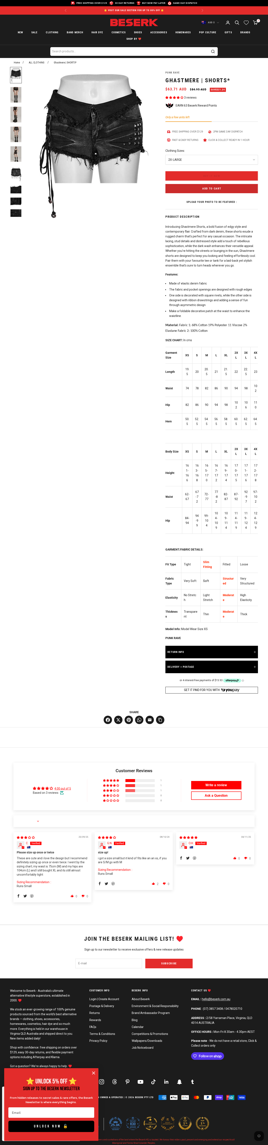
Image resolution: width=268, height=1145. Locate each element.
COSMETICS (119, 32)
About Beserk (141, 999)
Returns (94, 1013)
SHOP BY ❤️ (134, 38)
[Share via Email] (150, 720)
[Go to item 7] (16, 189)
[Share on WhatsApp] (139, 720)
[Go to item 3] (16, 114)
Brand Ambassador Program (151, 1013)
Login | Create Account (104, 999)
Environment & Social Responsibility (155, 1006)
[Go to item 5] (16, 154)
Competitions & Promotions (150, 1034)
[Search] (213, 51)
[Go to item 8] (16, 201)
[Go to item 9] (16, 213)
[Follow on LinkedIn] (166, 1082)
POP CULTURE (207, 32)
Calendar (138, 1027)
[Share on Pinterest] (129, 720)
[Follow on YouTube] (140, 1082)
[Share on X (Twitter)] (118, 720)
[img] (26, 837)
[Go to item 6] (16, 174)
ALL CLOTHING (36, 62)
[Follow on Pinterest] (127, 1082)
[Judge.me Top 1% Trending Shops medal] (202, 1123)
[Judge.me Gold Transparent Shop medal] (150, 1123)
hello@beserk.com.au (216, 999)
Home (17, 62)
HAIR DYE (97, 32)
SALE (34, 32)
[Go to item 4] (16, 134)
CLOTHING (52, 32)
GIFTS (228, 32)
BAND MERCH (75, 32)
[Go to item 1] (16, 75)
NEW (20, 32)
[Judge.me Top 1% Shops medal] (185, 1123)
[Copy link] (160, 720)
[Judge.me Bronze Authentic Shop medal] (167, 1123)
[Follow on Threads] (114, 1082)
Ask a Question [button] (216, 796)
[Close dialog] (93, 1073)
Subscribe (169, 963)
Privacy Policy (98, 1040)
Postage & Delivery (101, 1006)
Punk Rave (172, 72)
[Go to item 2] (16, 95)
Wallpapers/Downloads (147, 1040)
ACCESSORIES (158, 32)
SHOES (138, 32)
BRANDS (245, 32)
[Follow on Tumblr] (192, 1082)
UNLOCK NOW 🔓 (51, 1126)
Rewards (95, 1020)
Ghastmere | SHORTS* (65, 62)
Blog (135, 1020)
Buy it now (211, 176)
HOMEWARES (183, 32)
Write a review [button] (216, 785)
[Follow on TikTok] (153, 1082)
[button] (174, 97)
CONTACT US (199, 990)
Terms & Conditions (102, 1034)
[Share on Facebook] (108, 720)
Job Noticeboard (142, 1047)
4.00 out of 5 (62, 788)
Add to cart (211, 188)
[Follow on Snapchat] (179, 1082)
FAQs (92, 1027)
